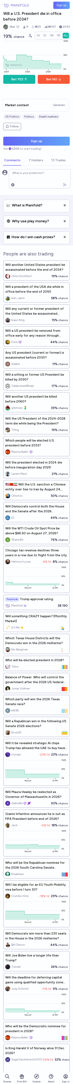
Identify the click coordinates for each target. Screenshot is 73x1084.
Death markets (48, 116)
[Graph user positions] (30, 35)
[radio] (38, 35)
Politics (29, 116)
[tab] (12, 160)
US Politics (12, 116)
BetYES (17, 79)
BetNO (51, 79)
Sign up (62, 5)
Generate (59, 105)
